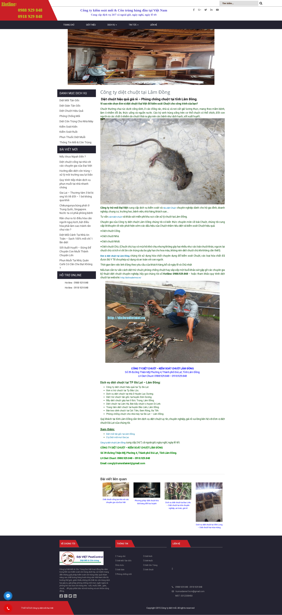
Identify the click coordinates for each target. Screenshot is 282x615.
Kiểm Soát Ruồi (68, 131)
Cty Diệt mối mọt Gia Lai (117, 437)
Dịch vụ (111, 25)
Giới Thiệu (91, 25)
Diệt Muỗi (148, 561)
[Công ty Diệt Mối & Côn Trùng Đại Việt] (81, 558)
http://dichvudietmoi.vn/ (130, 277)
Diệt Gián (120, 569)
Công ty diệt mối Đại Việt (43, 608)
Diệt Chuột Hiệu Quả (71, 110)
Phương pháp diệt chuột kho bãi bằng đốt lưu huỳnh (147, 502)
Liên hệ (153, 25)
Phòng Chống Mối (69, 116)
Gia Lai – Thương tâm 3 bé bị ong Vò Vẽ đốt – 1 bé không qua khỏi (76, 196)
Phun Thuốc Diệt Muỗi (72, 137)
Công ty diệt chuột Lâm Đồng (112, 442)
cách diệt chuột (115, 217)
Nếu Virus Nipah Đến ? (72, 156)
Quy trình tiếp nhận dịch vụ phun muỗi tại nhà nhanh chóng (75, 183)
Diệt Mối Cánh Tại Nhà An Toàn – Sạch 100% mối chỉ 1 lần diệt (76, 238)
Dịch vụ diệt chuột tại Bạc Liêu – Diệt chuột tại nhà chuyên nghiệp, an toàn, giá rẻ (178, 505)
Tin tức (133, 25)
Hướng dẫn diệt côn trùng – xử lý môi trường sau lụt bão (76, 172)
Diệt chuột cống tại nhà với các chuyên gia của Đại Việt (116, 500)
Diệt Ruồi (148, 556)
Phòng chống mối (124, 574)
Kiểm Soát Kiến (68, 126)
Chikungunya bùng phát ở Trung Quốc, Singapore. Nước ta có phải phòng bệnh (76, 209)
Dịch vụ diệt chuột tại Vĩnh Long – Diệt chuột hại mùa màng (209, 526)
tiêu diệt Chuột (169, 208)
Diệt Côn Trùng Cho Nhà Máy (76, 121)
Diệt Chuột (148, 569)
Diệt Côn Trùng (150, 565)
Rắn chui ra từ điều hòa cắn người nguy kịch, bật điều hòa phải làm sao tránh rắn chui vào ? (75, 224)
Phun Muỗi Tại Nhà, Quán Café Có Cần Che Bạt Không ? (75, 264)
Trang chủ (68, 25)
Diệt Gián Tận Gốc (69, 105)
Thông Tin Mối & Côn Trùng (75, 142)
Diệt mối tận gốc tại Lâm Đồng (120, 434)
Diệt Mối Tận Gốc (69, 100)
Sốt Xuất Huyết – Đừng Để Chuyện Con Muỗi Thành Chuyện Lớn (75, 251)
